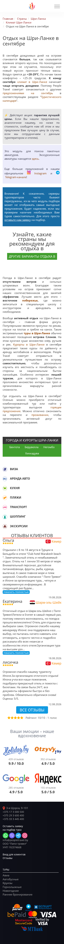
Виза (14, 469)
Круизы (7, 883)
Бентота (14, 447)
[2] (12, 717)
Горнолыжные (12, 887)
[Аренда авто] (5, 478)
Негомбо (49, 447)
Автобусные (10, 879)
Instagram (40, 173)
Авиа (6, 875)
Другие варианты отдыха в (32, 256)
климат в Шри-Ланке (32, 82)
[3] (15, 717)
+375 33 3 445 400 (13, 819)
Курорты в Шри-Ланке (28, 344)
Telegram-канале (15, 177)
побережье (30, 300)
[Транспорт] (5, 507)
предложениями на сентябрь (28, 93)
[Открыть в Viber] (12, 835)
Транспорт (18, 507)
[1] (8, 717)
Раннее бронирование (17, 894)
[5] (21, 717)
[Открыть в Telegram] (18, 835)
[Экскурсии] (5, 526)
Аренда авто (20, 479)
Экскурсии (19, 526)
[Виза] (5, 469)
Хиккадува (32, 453)
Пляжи (15, 497)
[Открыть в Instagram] (25, 835)
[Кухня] (5, 488)
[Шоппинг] (5, 516)
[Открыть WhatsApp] (5, 835)
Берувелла (31, 447)
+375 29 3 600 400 (13, 815)
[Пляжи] (5, 497)
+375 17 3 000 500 (13, 811)
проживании (39, 415)
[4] (18, 717)
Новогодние (11, 890)
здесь (35, 158)
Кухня (15, 488)
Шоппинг (18, 516)
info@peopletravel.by (15, 840)
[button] (57, 6)
